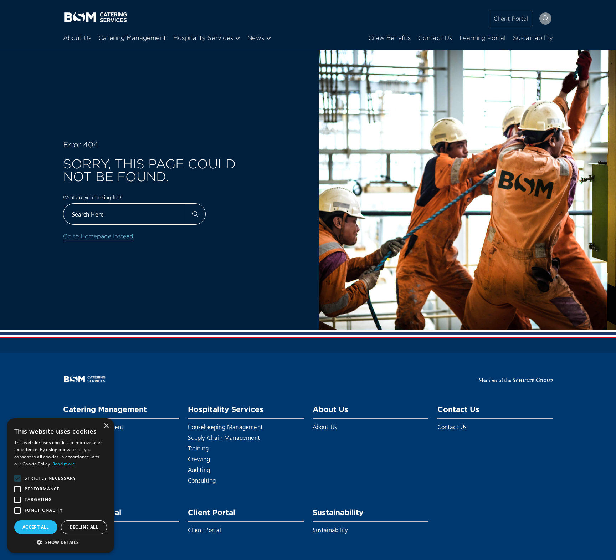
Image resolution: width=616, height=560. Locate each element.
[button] (60, 542)
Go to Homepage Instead (98, 236)
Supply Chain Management (224, 437)
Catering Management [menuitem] (132, 38)
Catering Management (105, 409)
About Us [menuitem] (77, 38)
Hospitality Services (225, 409)
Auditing (199, 469)
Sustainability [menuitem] (533, 38)
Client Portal (511, 18)
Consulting (202, 480)
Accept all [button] (35, 527)
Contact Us (458, 409)
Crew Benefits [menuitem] (389, 38)
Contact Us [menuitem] (435, 38)
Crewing (199, 459)
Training (198, 448)
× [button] (106, 426)
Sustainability (338, 512)
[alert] (60, 485)
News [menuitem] (255, 38)
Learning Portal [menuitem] (483, 38)
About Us (330, 409)
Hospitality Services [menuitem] (203, 38)
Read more (63, 464)
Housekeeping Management (225, 427)
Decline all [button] (84, 527)
